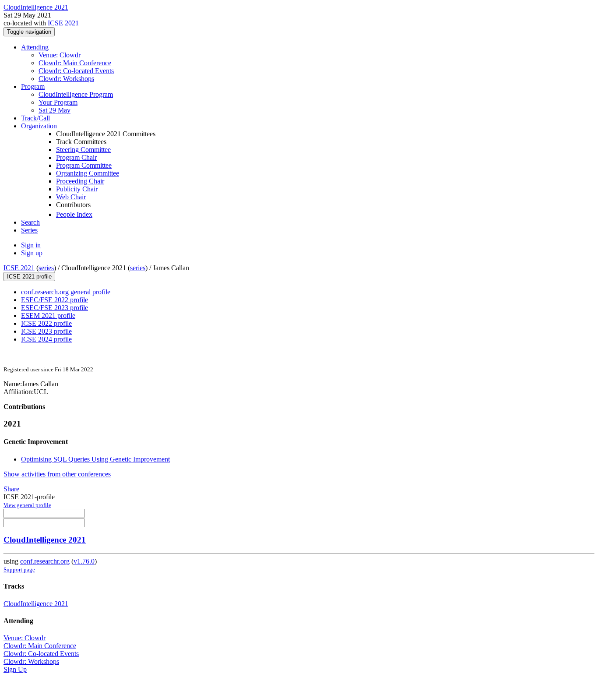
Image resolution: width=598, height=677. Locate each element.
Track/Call (35, 118)
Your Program (58, 102)
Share (11, 489)
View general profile (27, 505)
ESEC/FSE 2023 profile (54, 307)
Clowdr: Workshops (66, 78)
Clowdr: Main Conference (75, 63)
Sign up (31, 253)
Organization (39, 126)
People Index (74, 214)
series (46, 268)
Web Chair (71, 197)
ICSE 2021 (63, 23)
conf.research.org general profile (65, 292)
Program (33, 86)
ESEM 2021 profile (48, 315)
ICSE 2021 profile (29, 276)
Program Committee (84, 165)
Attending (35, 47)
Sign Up (15, 669)
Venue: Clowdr (60, 55)
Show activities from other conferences (57, 474)
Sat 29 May (54, 110)
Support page (19, 569)
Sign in (31, 245)
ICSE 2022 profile (46, 323)
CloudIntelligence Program (76, 94)
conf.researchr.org (45, 561)
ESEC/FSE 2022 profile (54, 299)
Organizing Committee (87, 173)
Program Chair (76, 157)
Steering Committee (83, 149)
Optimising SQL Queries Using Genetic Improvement (95, 459)
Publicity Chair (77, 189)
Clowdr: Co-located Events (76, 70)
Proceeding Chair (80, 181)
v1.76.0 (84, 561)
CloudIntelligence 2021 (45, 539)
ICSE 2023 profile (46, 331)
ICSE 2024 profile (46, 339)
